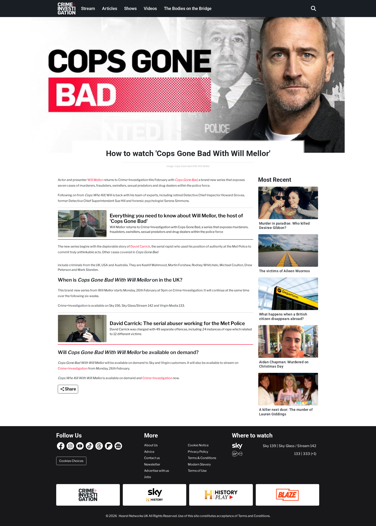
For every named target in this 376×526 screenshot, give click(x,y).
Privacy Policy (198, 452)
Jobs (147, 477)
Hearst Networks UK (134, 516)
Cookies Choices (71, 461)
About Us (151, 445)
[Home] (66, 8)
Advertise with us (156, 471)
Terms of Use (197, 471)
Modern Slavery (199, 464)
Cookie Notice (198, 445)
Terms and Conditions (254, 516)
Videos (150, 8)
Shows (130, 8)
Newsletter (152, 464)
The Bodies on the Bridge (188, 8)
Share (70, 389)
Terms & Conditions (202, 458)
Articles (109, 8)
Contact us (152, 458)
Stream (88, 8)
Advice (149, 452)
